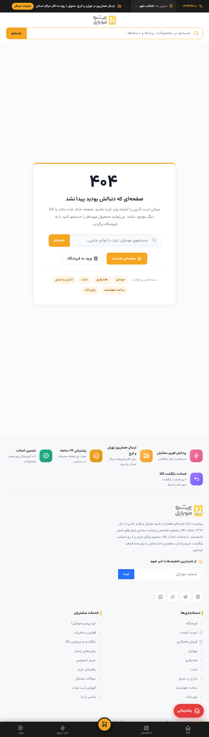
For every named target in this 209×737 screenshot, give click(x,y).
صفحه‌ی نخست (124, 259)
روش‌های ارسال (85, 651)
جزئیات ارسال (22, 6)
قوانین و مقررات (85, 632)
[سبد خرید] (104, 724)
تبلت (84, 279)
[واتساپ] (160, 597)
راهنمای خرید (86, 669)
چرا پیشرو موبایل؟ (83, 623)
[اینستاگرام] (198, 597)
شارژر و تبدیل (64, 279)
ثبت (126, 574)
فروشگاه (191, 623)
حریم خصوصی (86, 660)
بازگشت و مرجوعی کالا (80, 641)
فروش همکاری (187, 641)
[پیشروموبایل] (104, 20)
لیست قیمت (188, 632)
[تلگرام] (185, 597)
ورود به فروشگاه (79, 259)
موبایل (120, 279)
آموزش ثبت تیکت (84, 687)
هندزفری (102, 279)
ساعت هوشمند (114, 290)
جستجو (16, 33)
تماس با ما (88, 697)
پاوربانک (90, 290)
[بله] (173, 597)
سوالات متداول (85, 678)
